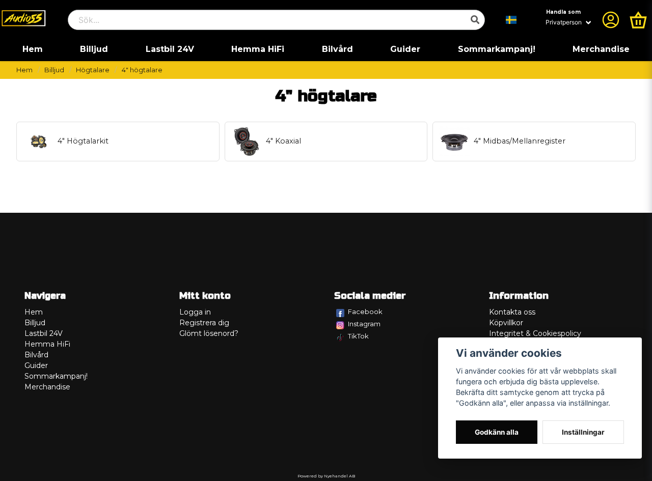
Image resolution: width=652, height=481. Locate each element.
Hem (32, 49)
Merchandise (601, 49)
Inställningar (583, 432)
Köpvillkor (506, 322)
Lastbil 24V (170, 49)
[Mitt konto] (610, 20)
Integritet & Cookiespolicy (535, 333)
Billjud (94, 49)
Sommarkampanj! (496, 49)
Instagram (364, 324)
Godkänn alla (497, 432)
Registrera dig (204, 322)
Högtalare (93, 70)
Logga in (195, 312)
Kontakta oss (512, 312)
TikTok (358, 336)
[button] (511, 20)
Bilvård (337, 49)
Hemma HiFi (257, 49)
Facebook (365, 311)
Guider (405, 49)
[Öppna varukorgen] (638, 20)
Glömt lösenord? (208, 333)
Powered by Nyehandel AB (326, 475)
